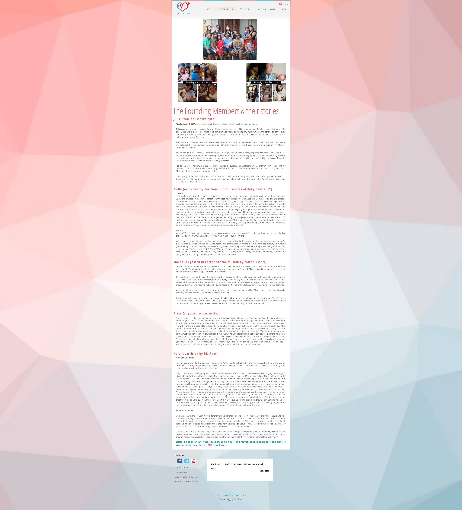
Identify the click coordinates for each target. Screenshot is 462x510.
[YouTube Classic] (193, 461)
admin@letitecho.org (191, 477)
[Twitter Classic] (186, 461)
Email (213, 468)
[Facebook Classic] (179, 461)
